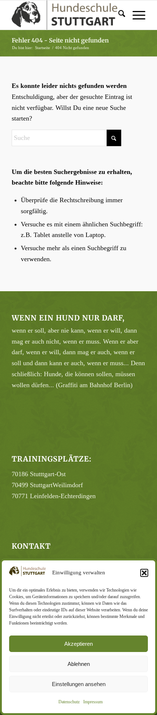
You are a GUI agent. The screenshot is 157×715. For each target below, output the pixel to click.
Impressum (93, 701)
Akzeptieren (78, 644)
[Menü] (135, 15)
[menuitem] (118, 15)
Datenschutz (69, 701)
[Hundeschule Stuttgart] (65, 15)
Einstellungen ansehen (79, 684)
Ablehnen (79, 664)
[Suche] (118, 15)
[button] (144, 573)
